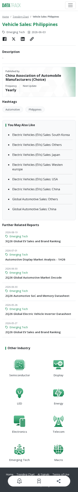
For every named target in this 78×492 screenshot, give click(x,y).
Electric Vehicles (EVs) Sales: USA (35, 179)
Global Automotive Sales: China (34, 209)
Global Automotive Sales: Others (35, 199)
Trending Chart (21, 16)
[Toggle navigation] (70, 5)
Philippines (35, 109)
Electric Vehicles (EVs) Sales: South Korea (41, 135)
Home (5, 16)
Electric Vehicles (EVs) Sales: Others (37, 145)
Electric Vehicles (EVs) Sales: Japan (36, 155)
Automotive (12, 109)
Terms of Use (60, 474)
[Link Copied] (32, 39)
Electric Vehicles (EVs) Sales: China (36, 189)
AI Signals (43, 474)
